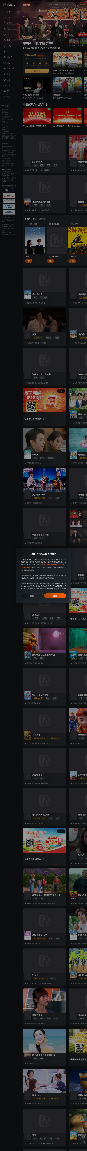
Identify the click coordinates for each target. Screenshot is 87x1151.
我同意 (55, 596)
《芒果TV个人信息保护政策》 (50, 565)
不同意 (32, 596)
